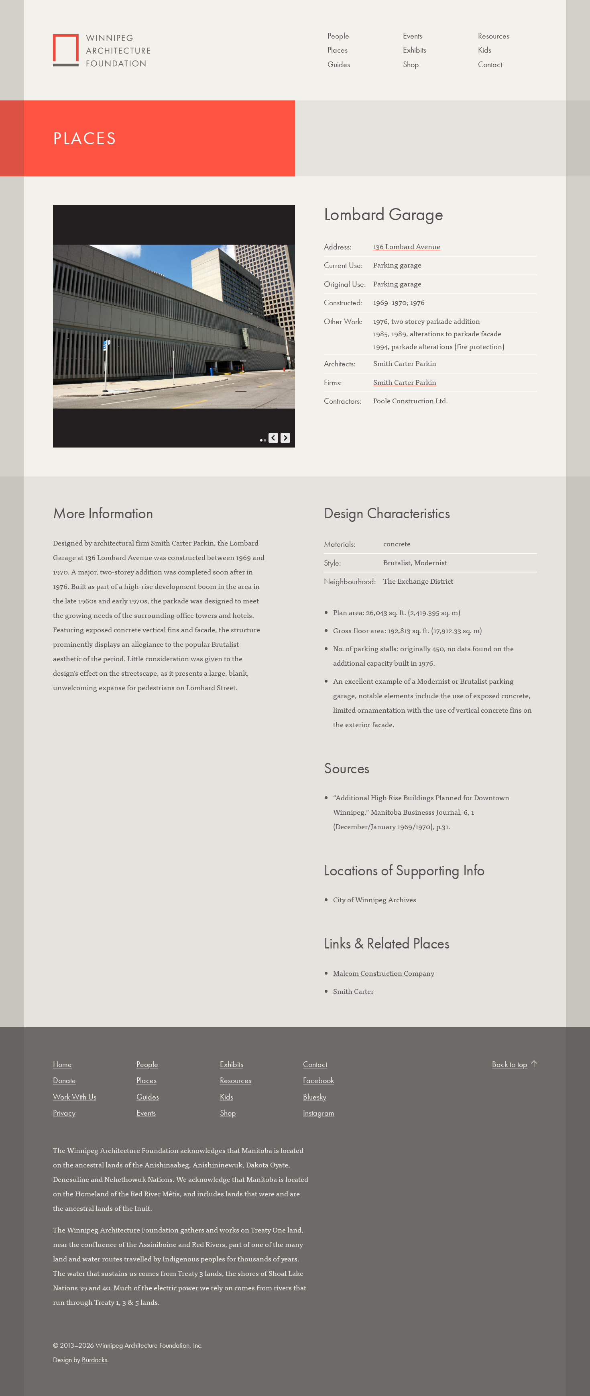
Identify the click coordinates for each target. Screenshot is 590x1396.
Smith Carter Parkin (404, 363)
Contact (490, 64)
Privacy (64, 1113)
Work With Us (74, 1096)
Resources (493, 36)
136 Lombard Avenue (406, 246)
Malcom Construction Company (383, 973)
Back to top (509, 1064)
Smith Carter (353, 991)
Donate (64, 1080)
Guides (339, 64)
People (338, 36)
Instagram (318, 1113)
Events (412, 36)
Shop (411, 64)
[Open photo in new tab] (174, 326)
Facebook (318, 1080)
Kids (484, 50)
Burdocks (94, 1359)
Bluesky (314, 1096)
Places (338, 50)
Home (62, 1064)
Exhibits (414, 50)
